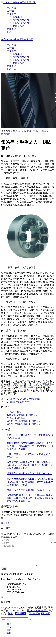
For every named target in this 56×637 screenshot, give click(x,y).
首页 (18, 131)
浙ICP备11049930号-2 (37, 610)
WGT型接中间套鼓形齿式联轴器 (23, 421)
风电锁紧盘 (34, 613)
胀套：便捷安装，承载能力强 (25, 399)
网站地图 (45, 613)
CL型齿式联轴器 (15, 412)
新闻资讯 (26, 131)
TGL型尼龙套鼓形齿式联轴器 (22, 415)
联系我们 (5, 523)
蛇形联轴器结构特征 (20, 402)
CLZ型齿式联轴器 (16, 418)
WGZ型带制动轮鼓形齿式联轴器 (23, 424)
